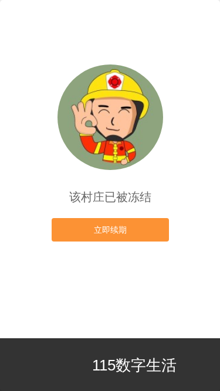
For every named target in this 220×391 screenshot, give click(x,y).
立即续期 (110, 229)
